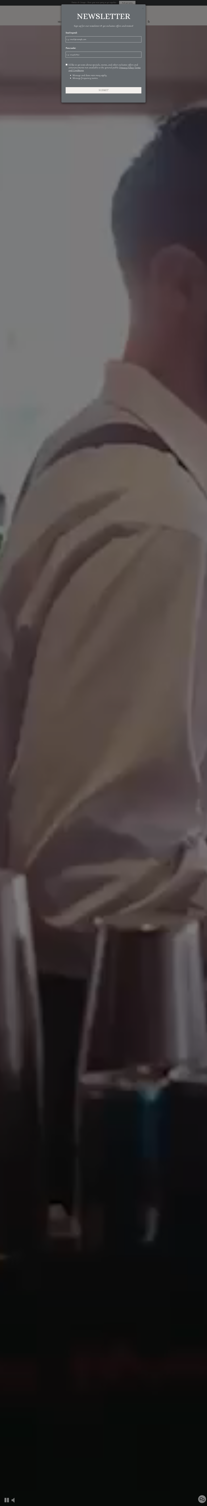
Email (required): (71, 33)
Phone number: (71, 48)
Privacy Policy (126, 67)
